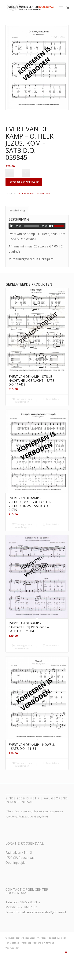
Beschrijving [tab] (17, 210)
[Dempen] (51, 226)
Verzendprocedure (31, 942)
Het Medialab (12, 942)
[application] (37, 226)
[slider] (59, 226)
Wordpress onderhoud (49, 937)
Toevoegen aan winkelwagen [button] (23, 400)
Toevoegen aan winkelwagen (23, 181)
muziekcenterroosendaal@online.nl (41, 912)
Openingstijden (16, 862)
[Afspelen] (11, 226)
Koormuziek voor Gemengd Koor (34, 193)
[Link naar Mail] (65, 952)
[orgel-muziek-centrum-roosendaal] (31, 7)
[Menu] (61, 7)
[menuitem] (62, 7)
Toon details (52, 398)
